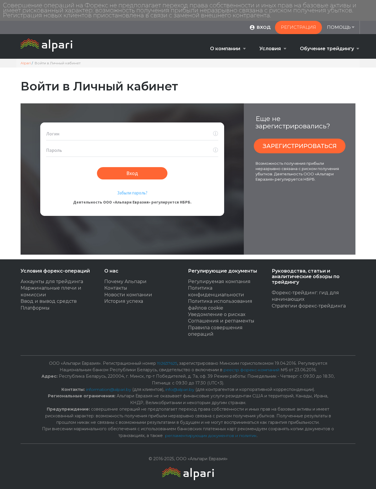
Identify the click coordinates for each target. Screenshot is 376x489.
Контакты (115, 288)
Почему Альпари (125, 281)
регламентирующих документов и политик (211, 435)
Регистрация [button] (298, 27)
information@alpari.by (108, 389)
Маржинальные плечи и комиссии (51, 291)
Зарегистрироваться (300, 145)
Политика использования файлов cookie (220, 304)
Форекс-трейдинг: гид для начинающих (305, 296)
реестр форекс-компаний (251, 369)
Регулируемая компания (219, 281)
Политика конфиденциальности (216, 291)
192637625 (167, 363)
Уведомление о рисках (216, 314)
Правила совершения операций (215, 331)
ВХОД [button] (264, 27)
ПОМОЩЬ (339, 27)
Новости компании (128, 295)
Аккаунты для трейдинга (52, 281)
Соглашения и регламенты (221, 321)
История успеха (123, 301)
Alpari (26, 63)
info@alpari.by (179, 389)
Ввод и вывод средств (49, 301)
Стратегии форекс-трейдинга (309, 306)
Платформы (35, 308)
